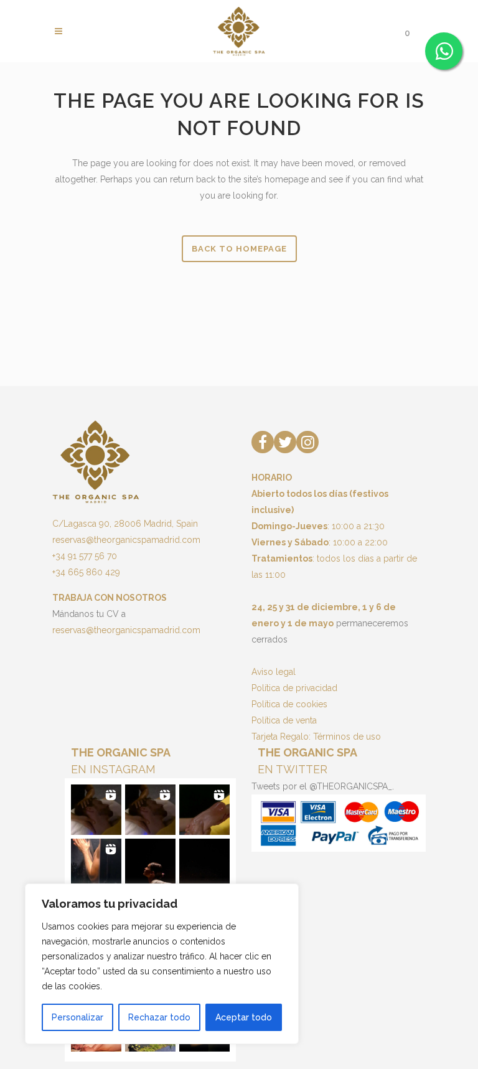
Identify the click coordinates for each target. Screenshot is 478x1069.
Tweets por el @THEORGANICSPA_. (322, 786)
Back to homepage (239, 248)
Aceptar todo (243, 1017)
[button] (96, 809)
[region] (162, 963)
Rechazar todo (159, 1017)
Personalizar (77, 1017)
